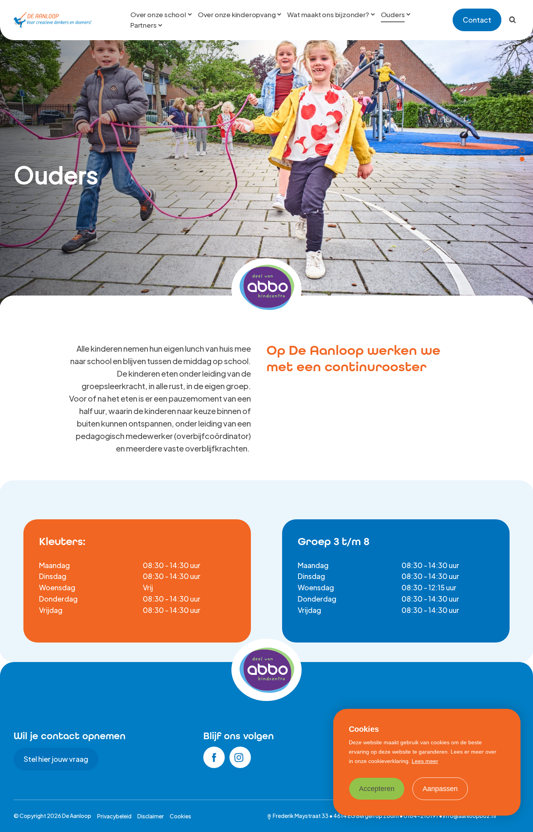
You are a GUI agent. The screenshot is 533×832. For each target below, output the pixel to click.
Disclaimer (150, 816)
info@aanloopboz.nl (469, 815)
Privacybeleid (114, 816)
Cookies (180, 816)
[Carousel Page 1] (522, 150)
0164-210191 (420, 815)
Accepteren (376, 789)
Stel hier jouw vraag (56, 758)
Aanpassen (440, 789)
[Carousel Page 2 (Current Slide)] (522, 159)
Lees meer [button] (425, 761)
